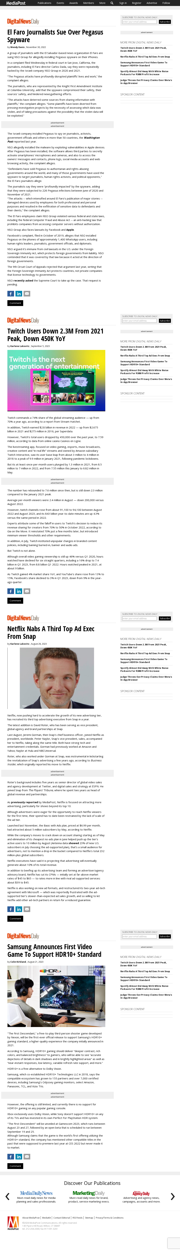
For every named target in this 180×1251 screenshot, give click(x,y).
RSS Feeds (77, 1217)
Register (136, 3)
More (102, 3)
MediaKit (46, 1217)
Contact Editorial (61, 1217)
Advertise (152, 3)
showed (74, 843)
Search (112, 3)
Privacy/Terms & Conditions (109, 1217)
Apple (70, 229)
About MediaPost (31, 1217)
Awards (73, 3)
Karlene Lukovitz (19, 346)
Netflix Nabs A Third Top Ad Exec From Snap (145, 56)
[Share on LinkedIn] (18, 293)
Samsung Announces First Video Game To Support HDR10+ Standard (143, 64)
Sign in (123, 3)
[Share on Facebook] (10, 293)
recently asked (23, 280)
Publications (44, 3)
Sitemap (89, 1217)
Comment (15, 303)
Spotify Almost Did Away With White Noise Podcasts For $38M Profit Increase (144, 73)
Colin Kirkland (18, 961)
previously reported (24, 802)
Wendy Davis (17, 47)
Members (88, 3)
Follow (166, 3)
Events (60, 3)
